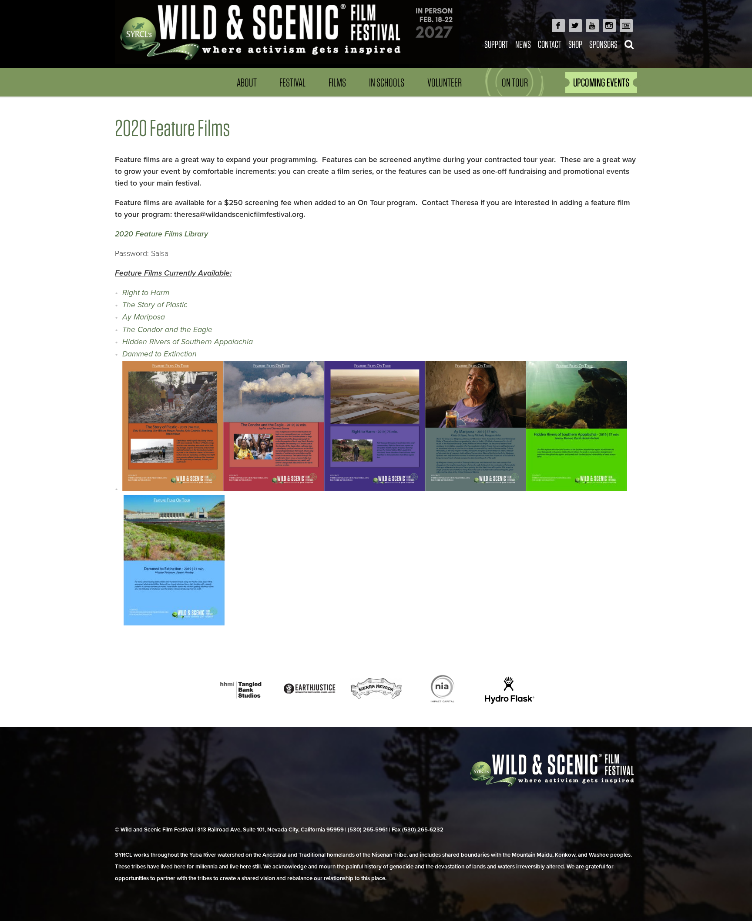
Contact (549, 44)
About (247, 82)
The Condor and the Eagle (167, 329)
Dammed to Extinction (159, 354)
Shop (575, 44)
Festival (292, 82)
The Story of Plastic (155, 304)
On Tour (515, 82)
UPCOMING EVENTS (601, 82)
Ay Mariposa (143, 317)
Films (337, 82)
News (523, 44)
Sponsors (603, 44)
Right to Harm (145, 292)
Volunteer (444, 82)
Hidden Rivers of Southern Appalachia (187, 341)
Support (496, 44)
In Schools (386, 82)
